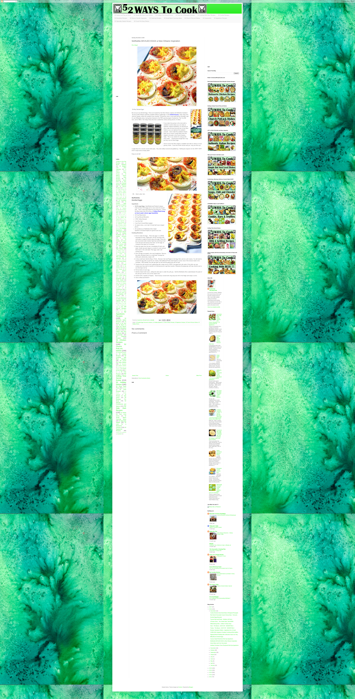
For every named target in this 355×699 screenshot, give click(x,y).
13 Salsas (118, 286)
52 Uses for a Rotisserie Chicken (185, 15)
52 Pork (124, 387)
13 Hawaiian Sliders (122, 225)
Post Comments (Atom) (144, 378)
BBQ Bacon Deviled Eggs (216, 636)
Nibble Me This (213, 531)
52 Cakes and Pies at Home (123, 15)
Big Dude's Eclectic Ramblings (217, 513)
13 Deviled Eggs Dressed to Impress (144, 322)
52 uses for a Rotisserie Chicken (121, 425)
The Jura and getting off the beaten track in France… (221, 568)
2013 (210, 672)
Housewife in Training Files (215, 550)
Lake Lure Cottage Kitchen (216, 554)
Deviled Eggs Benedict (216, 617)
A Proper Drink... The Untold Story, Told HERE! (221, 621)
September (213, 652)
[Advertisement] (149, 30)
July (212, 656)
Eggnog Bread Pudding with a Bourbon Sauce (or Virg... (224, 634)
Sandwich (119, 433)
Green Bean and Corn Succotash (218, 643)
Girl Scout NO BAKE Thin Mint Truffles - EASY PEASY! (219, 394)
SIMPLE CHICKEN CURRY (215, 527)
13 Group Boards (120, 222)
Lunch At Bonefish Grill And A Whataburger (226, 515)
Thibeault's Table (213, 526)
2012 (210, 674)
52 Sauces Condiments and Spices (121, 403)
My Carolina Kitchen (214, 572)
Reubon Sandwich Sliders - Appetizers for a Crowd (223, 630)
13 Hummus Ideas (120, 252)
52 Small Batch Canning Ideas (173, 18)
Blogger (191, 687)
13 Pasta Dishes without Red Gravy (121, 275)
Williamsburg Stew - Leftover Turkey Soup (220, 623)
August (212, 654)
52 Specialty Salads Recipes (123, 21)
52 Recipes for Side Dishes (121, 396)
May (212, 661)
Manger (211, 543)
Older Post (199, 375)
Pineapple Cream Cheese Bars (219, 470)
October (213, 650)
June (212, 659)
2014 (210, 670)
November (213, 648)
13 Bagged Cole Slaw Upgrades (121, 167)
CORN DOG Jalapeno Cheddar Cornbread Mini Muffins (224, 632)
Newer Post (135, 375)
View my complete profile (214, 307)
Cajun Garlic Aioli (218, 356)
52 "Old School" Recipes (121, 307)
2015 (210, 668)
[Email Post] (159, 320)
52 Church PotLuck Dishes (192, 18)
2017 (210, 607)
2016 (210, 609)
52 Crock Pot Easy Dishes (141, 21)
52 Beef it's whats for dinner (121, 325)
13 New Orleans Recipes (169, 322)
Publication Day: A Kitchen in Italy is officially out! (220, 545)
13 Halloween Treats (121, 223)
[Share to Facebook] (168, 320)
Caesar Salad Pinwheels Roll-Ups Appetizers (221, 639)
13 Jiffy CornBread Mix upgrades (121, 257)
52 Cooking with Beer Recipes (121, 357)
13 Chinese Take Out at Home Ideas (121, 196)
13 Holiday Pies (121, 245)
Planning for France (221, 556)
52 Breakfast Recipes (121, 18)
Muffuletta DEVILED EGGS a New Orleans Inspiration (223, 641)
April (212, 663)
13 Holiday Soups (120, 250)
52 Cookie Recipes (223, 15)
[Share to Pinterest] (169, 320)
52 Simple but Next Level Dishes (121, 414)
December (213, 611)
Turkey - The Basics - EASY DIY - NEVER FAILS (222, 628)
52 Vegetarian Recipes (121, 429)
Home (167, 375)
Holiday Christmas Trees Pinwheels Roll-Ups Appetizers (224, 645)
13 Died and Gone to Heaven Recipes (121, 208)
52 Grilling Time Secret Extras (164, 15)
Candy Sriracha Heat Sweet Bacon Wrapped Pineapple (224, 613)
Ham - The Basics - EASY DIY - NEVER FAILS (221, 625)
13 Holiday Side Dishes (121, 248)
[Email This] (162, 320)
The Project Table (214, 584)
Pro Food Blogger (214, 597)
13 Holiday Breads (121, 231)
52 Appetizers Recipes (220, 18)
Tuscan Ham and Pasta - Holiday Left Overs (221, 619)
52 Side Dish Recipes (121, 408)
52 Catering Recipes (155, 18)
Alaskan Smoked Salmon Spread (224, 585)
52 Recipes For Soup (121, 399)
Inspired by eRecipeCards (213, 289)
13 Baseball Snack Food (121, 180)
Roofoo (180, 687)
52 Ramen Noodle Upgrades (138, 18)
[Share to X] (166, 320)
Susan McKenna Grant (215, 566)
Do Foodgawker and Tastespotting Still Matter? (219, 598)
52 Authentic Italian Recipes (121, 320)
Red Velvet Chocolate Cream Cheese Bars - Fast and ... (224, 615)
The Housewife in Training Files (217, 549)
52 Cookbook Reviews (121, 352)
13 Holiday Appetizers (158, 322)
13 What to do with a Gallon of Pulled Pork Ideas (121, 305)
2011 (210, 676)
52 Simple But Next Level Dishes (143, 15)
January (213, 665)
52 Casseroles (207, 18)
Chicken (117, 432)
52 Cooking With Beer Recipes (206, 15)
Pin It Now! (135, 45)
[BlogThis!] (164, 320)
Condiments (123, 432)
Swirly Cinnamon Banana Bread (219, 452)
